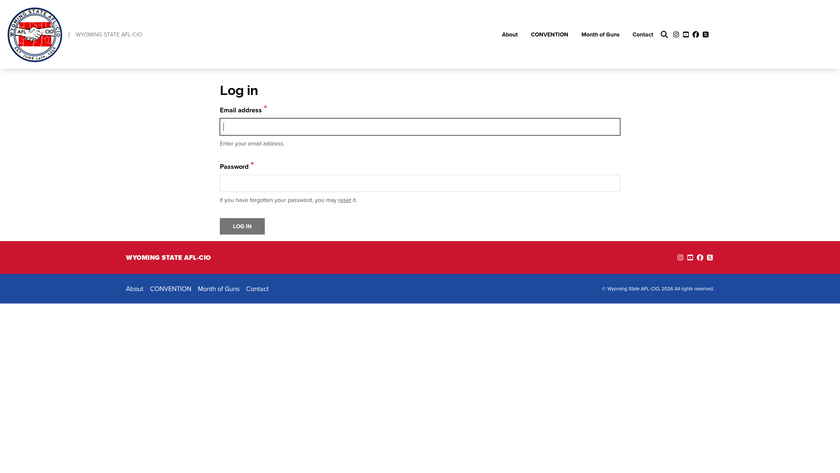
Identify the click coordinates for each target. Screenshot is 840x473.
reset (344, 200)
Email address (241, 110)
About (510, 34)
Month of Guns (600, 34)
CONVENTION (549, 34)
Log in (242, 226)
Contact (643, 34)
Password (234, 166)
